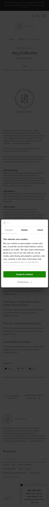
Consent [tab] (9, 230)
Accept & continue (24, 274)
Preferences (23, 282)
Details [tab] (24, 230)
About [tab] (40, 230)
